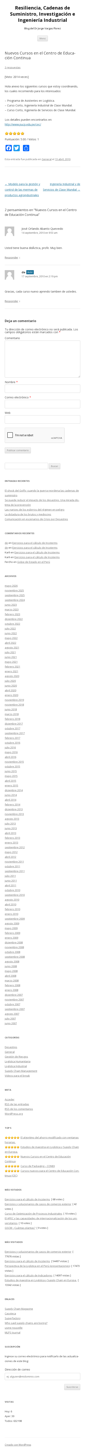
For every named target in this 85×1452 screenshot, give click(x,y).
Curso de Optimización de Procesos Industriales (33, 1213)
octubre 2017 (12, 728)
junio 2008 (11, 966)
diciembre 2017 (14, 723)
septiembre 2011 (15, 871)
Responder (11, 257)
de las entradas (17, 1104)
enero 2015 (11, 785)
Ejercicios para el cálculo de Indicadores (28, 1275)
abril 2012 (10, 857)
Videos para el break (17, 1075)
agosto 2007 (12, 1014)
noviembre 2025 (14, 590)
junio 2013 (11, 828)
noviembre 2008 (14, 947)
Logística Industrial (16, 1066)
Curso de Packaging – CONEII (38, 1166)
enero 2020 (11, 695)
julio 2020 (10, 681)
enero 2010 (11, 914)
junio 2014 (11, 795)
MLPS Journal (12, 1332)
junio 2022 (11, 633)
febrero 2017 (12, 738)
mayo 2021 (11, 662)
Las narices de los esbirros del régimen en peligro (34, 509)
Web (7, 413)
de (23, 272)
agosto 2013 (12, 819)
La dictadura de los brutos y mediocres (28, 514)
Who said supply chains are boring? (26, 1323)
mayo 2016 (11, 752)
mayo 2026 (11, 585)
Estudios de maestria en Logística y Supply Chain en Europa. (41, 1280)
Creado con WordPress (18, 1444)
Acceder (9, 1099)
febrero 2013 (12, 838)
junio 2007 (11, 1023)
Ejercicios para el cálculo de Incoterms (35, 543)
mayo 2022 (11, 638)
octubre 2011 (12, 866)
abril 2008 (10, 976)
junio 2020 (11, 685)
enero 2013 (11, 842)
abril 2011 (10, 885)
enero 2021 (11, 671)
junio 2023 (11, 604)
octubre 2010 (12, 890)
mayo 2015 (11, 776)
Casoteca (10, 1313)
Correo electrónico (18, 397)
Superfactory (13, 1318)
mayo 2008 (11, 971)
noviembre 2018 (14, 704)
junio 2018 (11, 709)
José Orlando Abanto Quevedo (42, 229)
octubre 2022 (12, 624)
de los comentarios (19, 1109)
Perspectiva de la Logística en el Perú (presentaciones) (37, 1266)
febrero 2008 (12, 985)
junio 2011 (11, 880)
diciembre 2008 (14, 942)
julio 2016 (10, 747)
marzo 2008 (12, 980)
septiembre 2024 (15, 600)
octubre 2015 (12, 766)
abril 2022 (10, 643)
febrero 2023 (12, 614)
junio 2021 (11, 657)
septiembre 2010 (15, 895)
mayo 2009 (11, 928)
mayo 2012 (11, 852)
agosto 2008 (12, 961)
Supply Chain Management (21, 1071)
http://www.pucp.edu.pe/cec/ (23, 124)
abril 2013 (10, 833)
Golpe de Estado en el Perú (33, 562)
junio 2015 (11, 771)
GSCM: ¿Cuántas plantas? (20, 1228)
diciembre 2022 (14, 619)
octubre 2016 (12, 742)
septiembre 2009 (15, 918)
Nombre (11, 382)
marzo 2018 (12, 714)
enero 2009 (11, 937)
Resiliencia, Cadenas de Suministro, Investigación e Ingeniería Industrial (42, 14)
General (47, 159)
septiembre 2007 (15, 1009)
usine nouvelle (14, 1328)
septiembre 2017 (15, 733)
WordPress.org (14, 1113)
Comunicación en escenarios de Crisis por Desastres (36, 519)
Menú (43, 38)
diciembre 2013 (14, 809)
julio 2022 (10, 628)
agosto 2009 (12, 923)
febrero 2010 (12, 909)
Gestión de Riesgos (16, 1056)
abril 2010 (10, 904)
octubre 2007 (12, 1004)
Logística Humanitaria (17, 1061)
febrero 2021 (12, 666)
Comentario (12, 338)
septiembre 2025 (15, 595)
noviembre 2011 (14, 861)
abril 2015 (10, 780)
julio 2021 (10, 652)
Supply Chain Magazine (19, 1308)
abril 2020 (10, 690)
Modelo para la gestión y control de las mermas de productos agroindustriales (22, 189)
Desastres (11, 1047)
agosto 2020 (12, 676)
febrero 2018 (12, 719)
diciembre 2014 (14, 790)
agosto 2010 (12, 899)
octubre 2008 (12, 952)
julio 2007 (10, 1018)
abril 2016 (10, 757)
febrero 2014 (12, 804)
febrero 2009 (12, 933)
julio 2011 (10, 876)
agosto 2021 (12, 647)
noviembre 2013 (14, 814)
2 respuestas (13, 67)
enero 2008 (11, 990)
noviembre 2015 (14, 761)
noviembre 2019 (14, 700)
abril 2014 (10, 800)
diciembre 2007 (14, 995)
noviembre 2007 (14, 999)
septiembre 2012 (15, 847)
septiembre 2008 (15, 956)
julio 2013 (10, 823)
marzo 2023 (12, 609)
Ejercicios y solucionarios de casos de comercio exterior (38, 1204)
